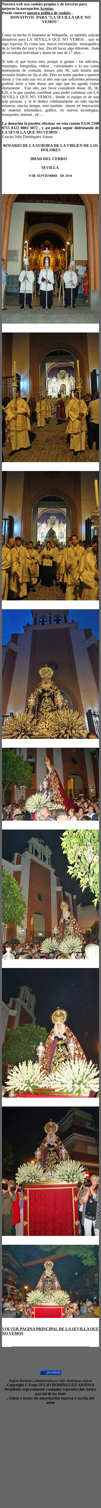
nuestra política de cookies (49, 13)
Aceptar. (47, 8)
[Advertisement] (50, 1455)
